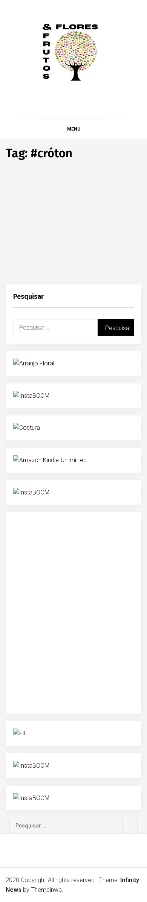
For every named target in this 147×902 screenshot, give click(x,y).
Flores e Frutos (47, 272)
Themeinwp (46, 889)
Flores (21, 241)
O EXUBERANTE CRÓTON (60, 253)
